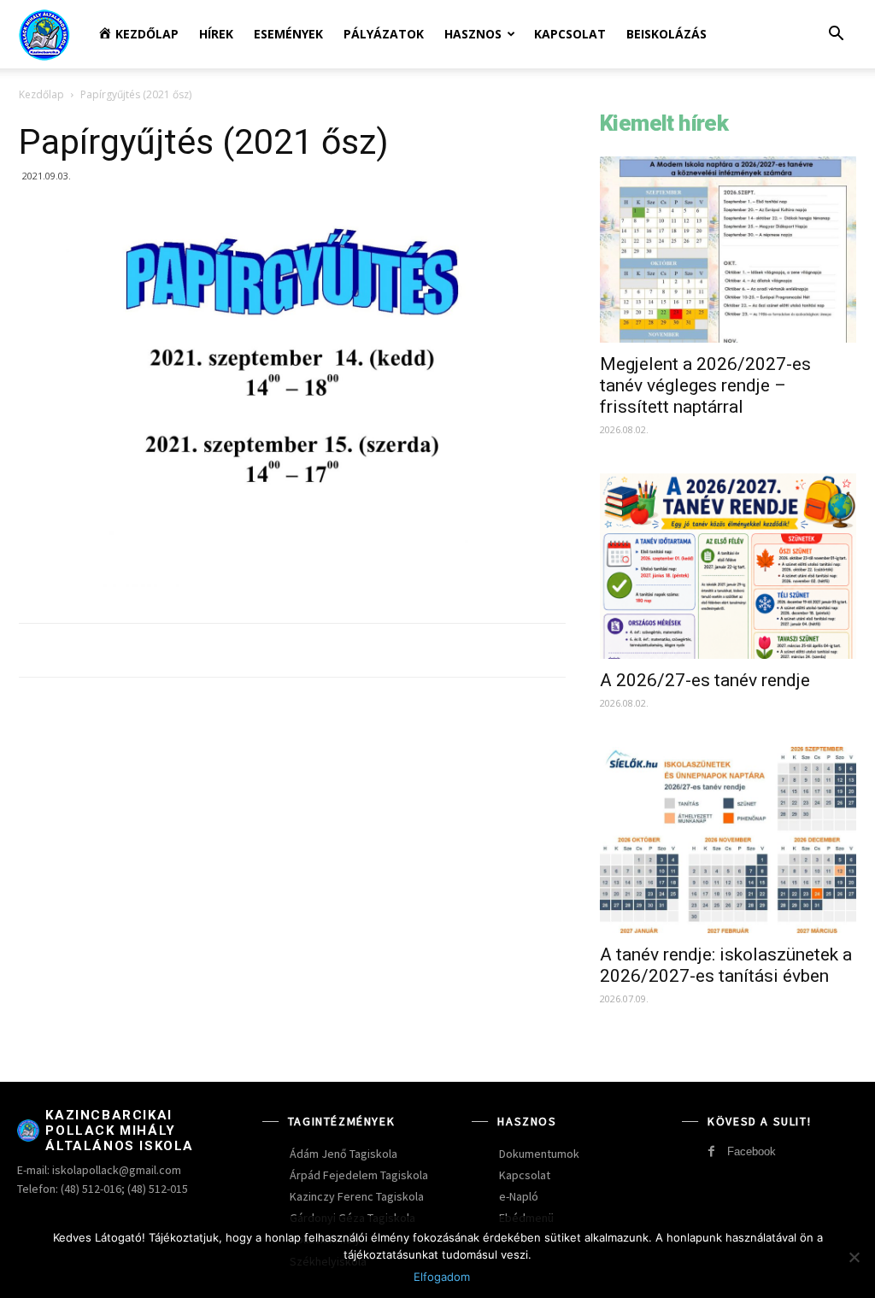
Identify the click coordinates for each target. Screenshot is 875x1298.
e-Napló (518, 1196)
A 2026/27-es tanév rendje (705, 680)
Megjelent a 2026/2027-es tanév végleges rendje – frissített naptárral (705, 385)
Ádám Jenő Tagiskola (343, 1153)
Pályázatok (384, 34)
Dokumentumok (539, 1153)
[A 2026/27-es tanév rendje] (728, 566)
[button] (835, 35)
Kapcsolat (570, 34)
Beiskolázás (666, 34)
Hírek (216, 34)
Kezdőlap (41, 94)
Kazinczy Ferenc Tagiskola (357, 1196)
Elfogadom (442, 1276)
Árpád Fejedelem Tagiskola (359, 1175)
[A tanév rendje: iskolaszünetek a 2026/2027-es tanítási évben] (728, 840)
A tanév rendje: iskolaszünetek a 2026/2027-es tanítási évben (726, 965)
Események (288, 34)
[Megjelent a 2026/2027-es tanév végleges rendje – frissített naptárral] (728, 249)
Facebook (751, 1151)
